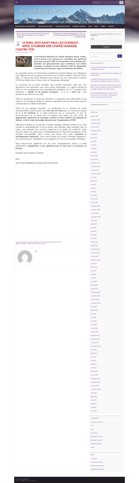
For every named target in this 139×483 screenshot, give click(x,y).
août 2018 (94, 306)
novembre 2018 (95, 296)
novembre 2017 (95, 339)
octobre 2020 (95, 213)
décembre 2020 (95, 206)
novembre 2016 (95, 382)
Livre (96, 26)
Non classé (94, 433)
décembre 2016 (95, 378)
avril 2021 (93, 191)
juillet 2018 (94, 310)
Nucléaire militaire (79, 26)
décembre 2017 (95, 335)
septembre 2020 (96, 217)
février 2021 (94, 199)
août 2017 (94, 350)
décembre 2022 (95, 120)
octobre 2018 (95, 299)
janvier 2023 (94, 116)
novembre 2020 (95, 209)
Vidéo (103, 26)
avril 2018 (93, 321)
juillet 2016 (94, 396)
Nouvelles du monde (63, 26)
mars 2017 (94, 367)
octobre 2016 (95, 385)
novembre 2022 (95, 123)
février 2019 (94, 285)
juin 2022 (93, 141)
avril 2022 (93, 148)
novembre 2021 (95, 166)
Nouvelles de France (45, 26)
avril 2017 (93, 364)
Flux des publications (97, 462)
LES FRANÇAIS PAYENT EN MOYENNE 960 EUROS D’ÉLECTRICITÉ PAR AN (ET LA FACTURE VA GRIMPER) (33, 35)
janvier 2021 (94, 202)
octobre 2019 (95, 256)
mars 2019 (94, 281)
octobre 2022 (95, 127)
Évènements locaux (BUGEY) (26, 26)
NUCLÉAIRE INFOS (43, 11)
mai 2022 (93, 145)
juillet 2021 (94, 181)
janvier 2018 (94, 332)
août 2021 (94, 177)
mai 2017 (93, 360)
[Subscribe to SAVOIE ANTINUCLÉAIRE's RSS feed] (16, 2)
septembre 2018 (96, 303)
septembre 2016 (96, 389)
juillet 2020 (94, 224)
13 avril (20, 242)
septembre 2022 (96, 130)
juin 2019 (93, 270)
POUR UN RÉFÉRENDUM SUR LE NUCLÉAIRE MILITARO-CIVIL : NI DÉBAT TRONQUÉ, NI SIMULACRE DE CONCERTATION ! (104, 95)
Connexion (94, 458)
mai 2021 (93, 188)
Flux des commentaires (97, 465)
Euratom (49, 242)
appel (30, 242)
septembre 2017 (96, 346)
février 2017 (94, 371)
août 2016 (94, 393)
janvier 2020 (94, 245)
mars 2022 (94, 152)
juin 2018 (93, 314)
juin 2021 (93, 184)
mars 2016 (94, 411)
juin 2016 (93, 400)
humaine (55, 242)
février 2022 (94, 155)
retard (29, 243)
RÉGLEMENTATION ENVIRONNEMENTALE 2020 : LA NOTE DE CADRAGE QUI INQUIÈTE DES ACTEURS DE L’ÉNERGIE (69, 35)
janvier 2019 (94, 288)
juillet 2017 (94, 353)
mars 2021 (94, 195)
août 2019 (94, 263)
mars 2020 (94, 238)
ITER (59, 242)
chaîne (44, 242)
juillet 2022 (94, 138)
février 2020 (94, 242)
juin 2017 (93, 357)
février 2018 (94, 328)
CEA (40, 242)
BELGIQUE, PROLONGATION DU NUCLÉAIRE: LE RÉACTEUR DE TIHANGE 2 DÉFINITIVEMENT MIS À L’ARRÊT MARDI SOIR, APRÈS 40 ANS (106, 87)
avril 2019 (93, 278)
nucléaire (23, 243)
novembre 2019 (95, 253)
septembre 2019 (96, 260)
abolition (25, 242)
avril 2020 (93, 235)
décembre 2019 (95, 249)
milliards (18, 243)
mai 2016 (93, 403)
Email (92, 39)
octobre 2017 (95, 342)
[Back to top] (134, 478)
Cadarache (35, 242)
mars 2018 (94, 324)
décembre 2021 (95, 163)
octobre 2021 (95, 170)
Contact (111, 26)
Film (90, 26)
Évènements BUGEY (97, 422)
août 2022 (94, 134)
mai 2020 (93, 231)
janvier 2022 (94, 159)
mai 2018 (93, 317)
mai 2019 (93, 274)
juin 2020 (93, 227)
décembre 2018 (95, 292)
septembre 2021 (96, 173)
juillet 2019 (94, 267)
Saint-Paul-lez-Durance (38, 243)
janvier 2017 (94, 375)
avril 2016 (93, 407)
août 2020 (94, 220)
